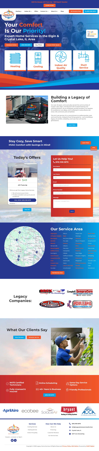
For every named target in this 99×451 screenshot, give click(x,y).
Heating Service (32, 429)
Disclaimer (12, 203)
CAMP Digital (90, 446)
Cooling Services (32, 427)
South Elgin (91, 233)
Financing (53, 429)
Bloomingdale (55, 248)
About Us (54, 11)
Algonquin (54, 233)
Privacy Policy (66, 446)
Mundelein (79, 243)
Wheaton (91, 253)
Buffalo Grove (55, 250)
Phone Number (58, 189)
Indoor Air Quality (32, 432)
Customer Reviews (53, 432)
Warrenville (91, 246)
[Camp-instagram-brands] (15, 440)
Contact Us (43, 11)
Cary (52, 260)
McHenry (78, 238)
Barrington (54, 238)
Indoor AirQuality (61, 66)
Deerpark (53, 265)
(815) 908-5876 (61, 162)
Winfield (90, 258)
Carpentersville (55, 258)
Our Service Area (53, 435)
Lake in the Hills (68, 265)
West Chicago (92, 250)
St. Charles (91, 238)
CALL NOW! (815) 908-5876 (22, 200)
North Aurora (79, 248)
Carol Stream (55, 255)
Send (72, 211)
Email (55, 182)
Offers (36, 11)
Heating (18, 11)
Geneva (65, 243)
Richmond (79, 258)
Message (56, 197)
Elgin (64, 236)
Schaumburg (79, 268)
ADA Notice (74, 446)
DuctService (83, 66)
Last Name (57, 174)
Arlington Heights (56, 236)
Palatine (78, 250)
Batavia (53, 243)
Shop (62, 11)
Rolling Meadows (81, 263)
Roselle (78, 265)
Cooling (9, 11)
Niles (77, 246)
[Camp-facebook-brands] (12, 440)
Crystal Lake (54, 263)
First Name (57, 166)
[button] (11, 45)
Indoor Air (27, 11)
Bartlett (53, 241)
